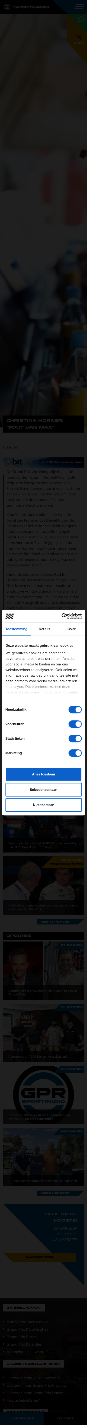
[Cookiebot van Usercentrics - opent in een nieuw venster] (62, 616)
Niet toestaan (43, 805)
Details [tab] (44, 629)
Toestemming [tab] (16, 629)
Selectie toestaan (43, 790)
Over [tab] (71, 629)
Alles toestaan (43, 774)
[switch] (75, 724)
